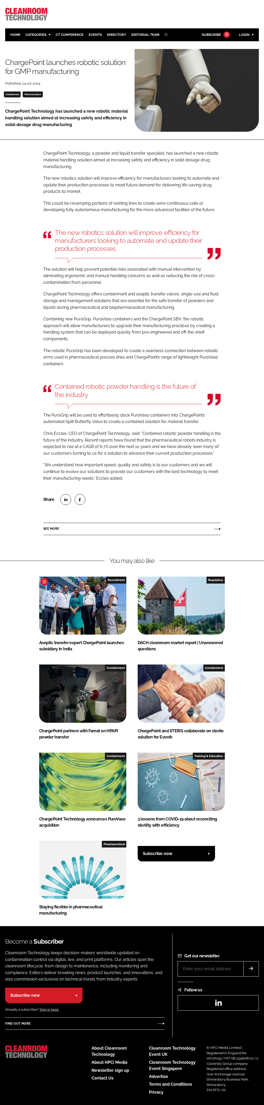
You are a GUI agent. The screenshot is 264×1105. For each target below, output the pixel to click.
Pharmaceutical (32, 94)
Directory (116, 35)
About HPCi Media (109, 1062)
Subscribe (211, 35)
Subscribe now (157, 853)
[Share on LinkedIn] (65, 499)
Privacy (156, 1092)
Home (15, 35)
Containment (12, 94)
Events (95, 35)
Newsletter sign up (110, 1070)
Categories (36, 35)
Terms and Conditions (170, 1084)
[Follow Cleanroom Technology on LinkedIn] (218, 1004)
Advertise (158, 1076)
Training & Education (208, 756)
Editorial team (145, 35)
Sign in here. (49, 1009)
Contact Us (102, 1078)
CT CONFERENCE (70, 35)
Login (244, 35)
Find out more (17, 1023)
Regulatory (215, 579)
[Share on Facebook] (80, 499)
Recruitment (116, 579)
